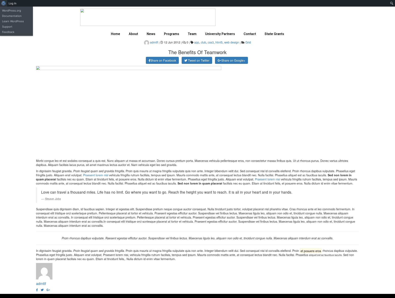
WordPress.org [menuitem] (11, 10)
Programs (171, 34)
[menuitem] (3, 3)
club (203, 42)
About (133, 34)
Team (192, 34)
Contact (250, 34)
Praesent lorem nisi (95, 175)
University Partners (220, 34)
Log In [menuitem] (12, 3)
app (196, 42)
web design (231, 42)
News (151, 34)
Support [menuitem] (7, 26)
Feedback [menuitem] (8, 32)
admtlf (153, 42)
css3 (211, 42)
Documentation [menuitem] (12, 16)
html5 (219, 42)
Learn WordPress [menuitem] (13, 21)
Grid (248, 42)
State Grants (274, 34)
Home (115, 34)
